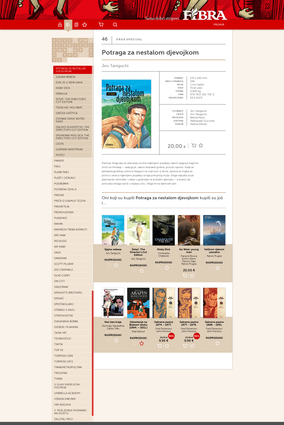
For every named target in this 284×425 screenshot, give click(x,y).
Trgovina (60, 373)
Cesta (60, 143)
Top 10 (58, 350)
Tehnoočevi (62, 338)
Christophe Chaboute (163, 254)
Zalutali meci (63, 419)
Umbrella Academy (67, 393)
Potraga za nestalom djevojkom (71, 70)
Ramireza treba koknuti (70, 229)
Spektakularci (64, 304)
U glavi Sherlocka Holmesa (67, 386)
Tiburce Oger (189, 261)
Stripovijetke (63, 315)
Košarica (101, 25)
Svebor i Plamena (66, 327)
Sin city (59, 281)
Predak (59, 195)
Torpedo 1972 (63, 361)
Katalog (68, 25)
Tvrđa (58, 378)
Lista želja (85, 25)
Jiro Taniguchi (115, 65)
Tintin (58, 344)
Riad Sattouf (138, 331)
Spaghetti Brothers (68, 292)
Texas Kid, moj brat (69, 107)
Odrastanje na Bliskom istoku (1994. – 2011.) (138, 324)
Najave (76, 25)
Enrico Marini (189, 258)
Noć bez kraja (113, 322)
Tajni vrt (60, 332)
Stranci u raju (64, 309)
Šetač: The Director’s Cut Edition (71, 100)
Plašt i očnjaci (64, 177)
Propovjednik (64, 212)
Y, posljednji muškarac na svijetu (70, 412)
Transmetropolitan (68, 367)
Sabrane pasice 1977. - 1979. (189, 323)
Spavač (59, 298)
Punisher (60, 218)
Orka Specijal (129, 39)
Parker (59, 160)
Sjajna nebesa (65, 76)
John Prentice (163, 331)
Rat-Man (60, 235)
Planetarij (61, 172)
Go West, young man (189, 251)
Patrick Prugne (189, 264)
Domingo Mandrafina (113, 325)
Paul (57, 166)
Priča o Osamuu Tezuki (70, 200)
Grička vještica (67, 113)
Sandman (60, 258)
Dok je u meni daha (69, 82)
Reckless (60, 241)
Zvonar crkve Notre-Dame (70, 120)
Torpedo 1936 (63, 355)
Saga (57, 252)
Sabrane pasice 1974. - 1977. (163, 323)
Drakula (61, 93)
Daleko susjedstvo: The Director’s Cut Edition (72, 128)
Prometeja (61, 206)
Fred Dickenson (163, 328)
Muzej (60, 154)
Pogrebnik (61, 183)
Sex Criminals (63, 269)
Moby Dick (63, 88)
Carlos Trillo (113, 328)
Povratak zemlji (65, 189)
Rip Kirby (60, 246)
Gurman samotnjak (69, 149)
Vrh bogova (62, 404)
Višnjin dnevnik (65, 398)
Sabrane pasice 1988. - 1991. (214, 323)
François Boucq (189, 256)
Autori (60, 25)
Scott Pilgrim (64, 264)
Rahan (58, 223)
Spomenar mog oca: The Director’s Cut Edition (72, 137)
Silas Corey (62, 275)
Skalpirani (61, 286)
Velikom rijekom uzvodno (214, 251)
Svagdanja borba (66, 321)
